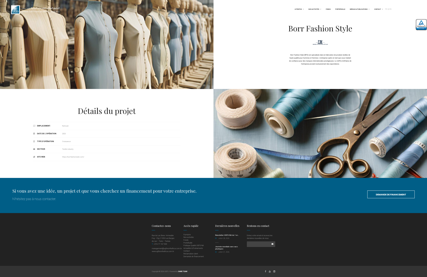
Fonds (328, 9)
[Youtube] (270, 271)
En (390, 9)
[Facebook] (265, 271)
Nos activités (313, 9)
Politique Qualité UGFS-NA (193, 245)
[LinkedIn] (274, 271)
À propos (298, 9)
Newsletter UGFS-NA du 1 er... (227, 235)
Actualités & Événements (193, 248)
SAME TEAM (182, 271)
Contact (377, 9)
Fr (386, 9)
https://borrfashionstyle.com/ (73, 157)
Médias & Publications (359, 9)
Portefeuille (340, 9)
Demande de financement (391, 194)
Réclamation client (190, 254)
